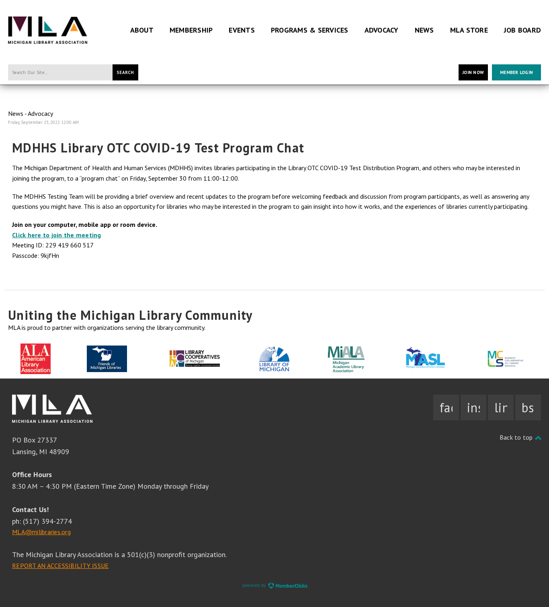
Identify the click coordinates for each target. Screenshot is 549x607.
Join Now (473, 72)
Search (125, 72)
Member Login (516, 72)
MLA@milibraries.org (41, 532)
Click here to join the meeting (56, 235)
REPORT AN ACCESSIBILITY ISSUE (60, 566)
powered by (254, 585)
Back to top (517, 437)
